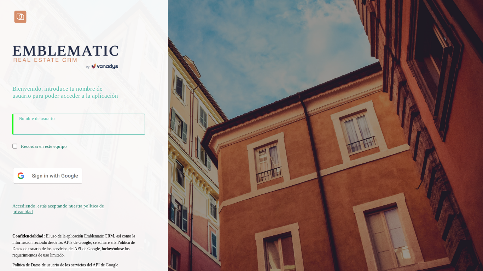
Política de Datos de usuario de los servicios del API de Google (65, 265)
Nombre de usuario (37, 118)
